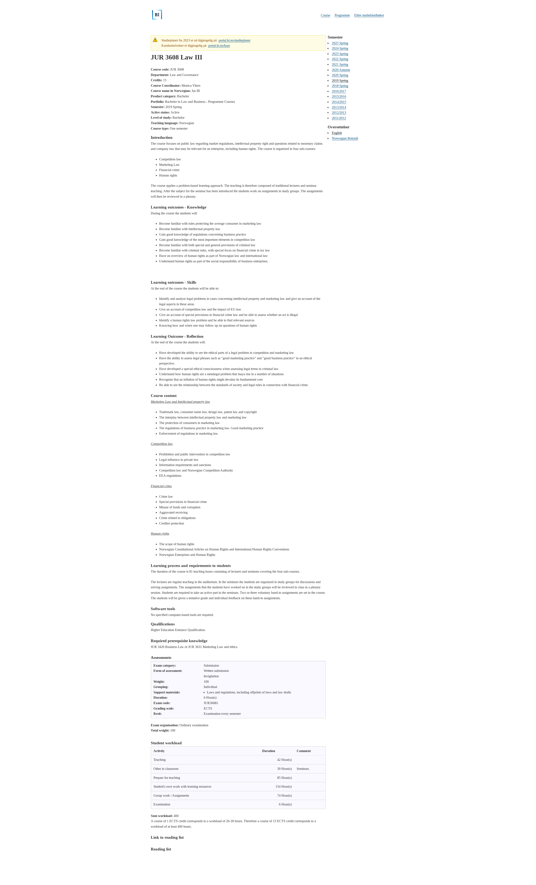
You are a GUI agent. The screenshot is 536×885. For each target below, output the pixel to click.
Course (325, 15)
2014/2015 (339, 102)
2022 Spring (340, 59)
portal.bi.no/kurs (219, 45)
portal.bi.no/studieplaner (234, 40)
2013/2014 (339, 107)
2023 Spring (340, 53)
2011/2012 (339, 118)
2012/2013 (339, 112)
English (337, 133)
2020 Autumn (341, 70)
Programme (342, 15)
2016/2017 (339, 91)
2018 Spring (340, 86)
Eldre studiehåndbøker (369, 15)
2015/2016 (339, 96)
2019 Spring (340, 80)
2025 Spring (340, 43)
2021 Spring (340, 64)
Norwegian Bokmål (345, 138)
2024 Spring (340, 48)
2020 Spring (340, 75)
